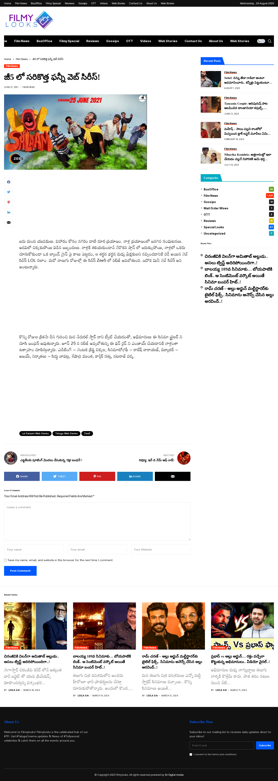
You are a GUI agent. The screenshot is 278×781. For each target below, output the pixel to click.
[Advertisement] (104, 207)
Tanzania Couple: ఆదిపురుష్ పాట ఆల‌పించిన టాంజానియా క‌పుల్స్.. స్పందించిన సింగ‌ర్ (246, 106)
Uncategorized (238, 233)
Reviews (238, 220)
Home (7, 59)
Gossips (238, 201)
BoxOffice (238, 189)
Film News (22, 59)
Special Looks (238, 227)
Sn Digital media (174, 774)
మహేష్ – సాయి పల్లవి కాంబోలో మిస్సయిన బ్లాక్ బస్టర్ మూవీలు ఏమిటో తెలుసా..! (247, 131)
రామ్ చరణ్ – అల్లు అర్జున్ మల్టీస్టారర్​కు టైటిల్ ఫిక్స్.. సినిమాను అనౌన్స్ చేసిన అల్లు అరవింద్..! (239, 295)
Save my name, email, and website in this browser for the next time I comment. (60, 560)
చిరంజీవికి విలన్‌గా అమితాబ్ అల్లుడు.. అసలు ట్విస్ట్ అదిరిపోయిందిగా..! (236, 259)
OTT (238, 214)
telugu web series (66, 433)
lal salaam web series (35, 433)
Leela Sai (14, 690)
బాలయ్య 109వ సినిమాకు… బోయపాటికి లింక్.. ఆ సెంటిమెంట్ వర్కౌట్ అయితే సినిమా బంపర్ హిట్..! (238, 275)
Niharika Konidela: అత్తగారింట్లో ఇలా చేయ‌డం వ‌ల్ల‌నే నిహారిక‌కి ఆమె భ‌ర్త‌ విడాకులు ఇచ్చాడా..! (247, 157)
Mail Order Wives (238, 208)
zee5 (87, 433)
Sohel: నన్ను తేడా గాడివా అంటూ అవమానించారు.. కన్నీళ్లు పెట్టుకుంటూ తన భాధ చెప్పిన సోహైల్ (246, 80)
